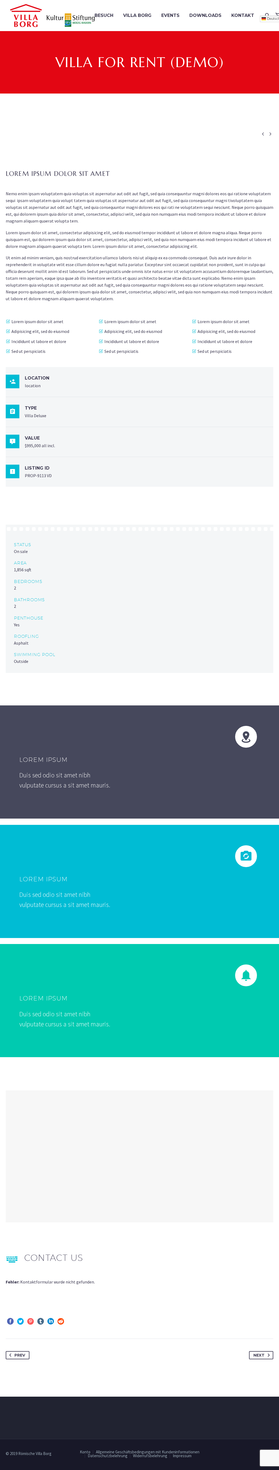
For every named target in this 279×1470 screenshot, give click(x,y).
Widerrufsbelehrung (150, 1456)
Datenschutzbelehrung (108, 1456)
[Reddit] (60, 1321)
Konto (85, 1452)
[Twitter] (20, 1321)
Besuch (104, 15)
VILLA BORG (137, 15)
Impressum (182, 1456)
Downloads (205, 15)
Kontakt (242, 15)
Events (170, 15)
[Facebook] (10, 1321)
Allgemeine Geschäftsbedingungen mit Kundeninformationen (147, 1452)
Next (259, 1355)
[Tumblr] (40, 1321)
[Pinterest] (30, 1321)
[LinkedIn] (50, 1321)
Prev (19, 1355)
